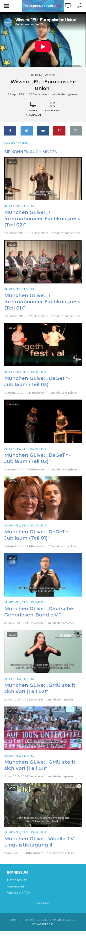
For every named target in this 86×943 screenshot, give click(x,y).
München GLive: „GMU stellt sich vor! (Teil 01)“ (39, 765)
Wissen (50, 75)
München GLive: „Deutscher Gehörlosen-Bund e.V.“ (39, 612)
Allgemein (12, 206)
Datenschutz (17, 880)
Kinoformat (53, 110)
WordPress (45, 924)
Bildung (37, 75)
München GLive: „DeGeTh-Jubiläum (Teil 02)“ (37, 458)
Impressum (15, 886)
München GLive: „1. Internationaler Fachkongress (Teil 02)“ (42, 218)
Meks (58, 919)
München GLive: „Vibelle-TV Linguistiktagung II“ (39, 842)
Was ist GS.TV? (18, 893)
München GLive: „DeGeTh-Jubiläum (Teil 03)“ (37, 381)
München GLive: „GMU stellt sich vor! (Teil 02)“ (39, 688)
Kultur (40, 372)
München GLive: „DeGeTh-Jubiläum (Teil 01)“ (37, 535)
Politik (9, 142)
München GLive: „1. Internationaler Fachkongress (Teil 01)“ (42, 302)
